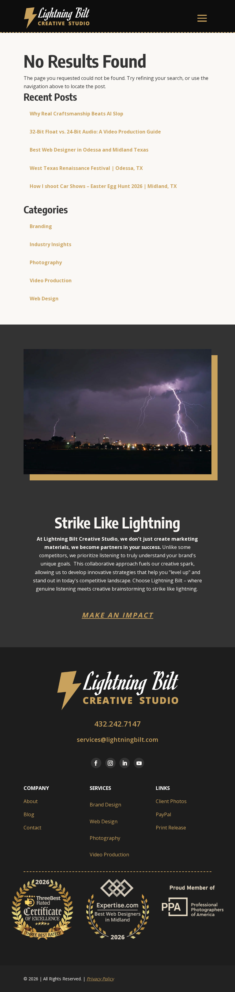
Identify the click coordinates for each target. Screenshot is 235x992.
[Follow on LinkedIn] (124, 763)
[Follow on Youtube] (139, 763)
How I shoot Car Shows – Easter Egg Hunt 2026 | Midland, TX (103, 186)
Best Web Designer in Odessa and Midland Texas (89, 149)
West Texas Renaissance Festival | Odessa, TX (86, 168)
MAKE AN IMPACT (117, 614)
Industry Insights (50, 244)
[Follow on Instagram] (110, 763)
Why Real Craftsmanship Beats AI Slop (76, 113)
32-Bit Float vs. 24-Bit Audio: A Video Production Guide (95, 131)
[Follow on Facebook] (96, 763)
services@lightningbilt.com (117, 739)
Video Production (51, 280)
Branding (41, 226)
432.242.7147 (117, 724)
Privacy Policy (100, 979)
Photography (46, 262)
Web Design (44, 298)
